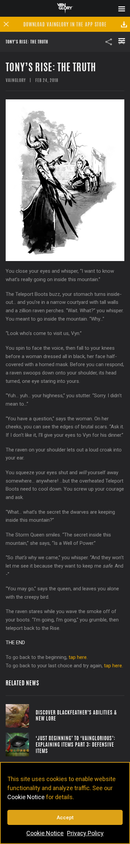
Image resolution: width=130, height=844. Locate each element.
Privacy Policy (85, 833)
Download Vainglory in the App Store (65, 24)
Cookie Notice (26, 796)
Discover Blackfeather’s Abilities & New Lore (76, 715)
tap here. (78, 657)
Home (65, 8)
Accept (65, 818)
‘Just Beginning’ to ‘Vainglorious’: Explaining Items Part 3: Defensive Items (75, 744)
